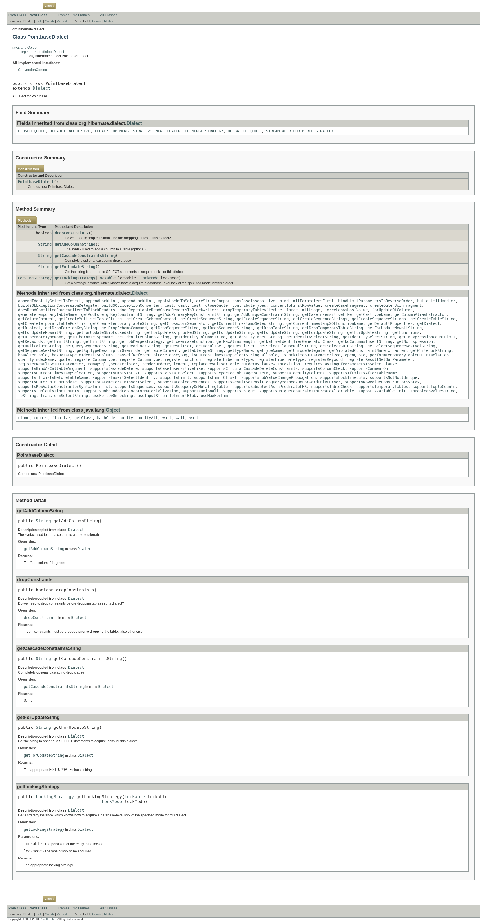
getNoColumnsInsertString (365, 341)
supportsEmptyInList (118, 373)
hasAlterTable (32, 355)
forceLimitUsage (303, 310)
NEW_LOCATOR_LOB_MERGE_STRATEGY (189, 131)
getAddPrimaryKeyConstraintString (194, 314)
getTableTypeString (203, 350)
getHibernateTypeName (40, 337)
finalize (61, 418)
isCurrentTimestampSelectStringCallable (234, 355)
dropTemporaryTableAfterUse (252, 310)
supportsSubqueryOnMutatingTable (193, 386)
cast (169, 305)
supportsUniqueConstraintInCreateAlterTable (306, 391)
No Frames (81, 15)
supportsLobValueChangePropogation (278, 377)
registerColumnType (94, 359)
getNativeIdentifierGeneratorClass (296, 341)
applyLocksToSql (175, 301)
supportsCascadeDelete (114, 368)
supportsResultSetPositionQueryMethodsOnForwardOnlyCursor (277, 382)
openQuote (355, 355)
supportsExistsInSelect (169, 373)
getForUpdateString (75, 267)
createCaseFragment (345, 305)
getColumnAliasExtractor (420, 314)
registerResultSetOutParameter (380, 359)
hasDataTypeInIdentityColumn (82, 355)
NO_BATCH (237, 131)
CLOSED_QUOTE (31, 131)
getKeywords (30, 341)
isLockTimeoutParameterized (311, 355)
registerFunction (183, 359)
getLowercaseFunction (189, 341)
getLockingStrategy (75, 278)
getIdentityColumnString (143, 337)
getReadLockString (141, 346)
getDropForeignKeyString (71, 328)
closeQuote (216, 305)
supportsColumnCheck (323, 368)
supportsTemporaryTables (382, 386)
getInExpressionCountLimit (427, 337)
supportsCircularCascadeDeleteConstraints (252, 368)
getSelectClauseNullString (287, 346)
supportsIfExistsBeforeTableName (53, 377)
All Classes (108, 15)
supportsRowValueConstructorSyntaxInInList (64, 386)
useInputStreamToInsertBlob (167, 395)
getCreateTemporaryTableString (123, 323)
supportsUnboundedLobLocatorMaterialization (130, 391)
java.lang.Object (24, 48)
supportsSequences (134, 386)
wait (166, 418)
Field (39, 21)
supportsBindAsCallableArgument (52, 368)
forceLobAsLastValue (346, 310)
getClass (83, 418)
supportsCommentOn (368, 368)
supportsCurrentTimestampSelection (55, 373)
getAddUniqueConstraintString (266, 314)
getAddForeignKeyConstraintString (117, 314)
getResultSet (178, 346)
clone (23, 418)
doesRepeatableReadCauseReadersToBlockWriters (169, 310)
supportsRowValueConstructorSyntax (382, 382)
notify (126, 418)
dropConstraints (71, 233)
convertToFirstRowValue (295, 305)
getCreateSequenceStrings (320, 319)
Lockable (107, 278)
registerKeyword (326, 359)
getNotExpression (415, 341)
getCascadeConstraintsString (85, 255)
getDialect (428, 323)
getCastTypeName (373, 314)
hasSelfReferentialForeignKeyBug (152, 355)
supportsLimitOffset (215, 377)
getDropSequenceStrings (228, 328)
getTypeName (240, 350)
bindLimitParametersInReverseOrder (375, 301)
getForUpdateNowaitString (395, 328)
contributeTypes (249, 305)
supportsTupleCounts (434, 386)
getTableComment (161, 350)
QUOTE (256, 131)
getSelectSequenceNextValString (401, 346)
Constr (49, 21)
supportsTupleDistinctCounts (48, 391)
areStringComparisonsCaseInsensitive (235, 301)
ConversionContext (33, 70)
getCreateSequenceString (206, 319)
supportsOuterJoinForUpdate (47, 382)
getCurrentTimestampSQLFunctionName (324, 323)
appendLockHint (101, 301)
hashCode (106, 418)
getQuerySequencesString (91, 346)
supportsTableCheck (331, 386)
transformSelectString (64, 395)
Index (104, 6)
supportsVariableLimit (382, 391)
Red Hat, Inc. (48, 919)
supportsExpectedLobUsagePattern (233, 373)
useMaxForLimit (216, 395)
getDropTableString (277, 328)
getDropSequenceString (174, 328)
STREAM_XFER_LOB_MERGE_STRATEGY (300, 131)
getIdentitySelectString (312, 337)
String (45, 244)
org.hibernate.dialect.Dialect (42, 52)
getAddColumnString (75, 244)
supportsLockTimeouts (342, 377)
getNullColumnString (39, 346)
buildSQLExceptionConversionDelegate (57, 305)
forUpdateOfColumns (392, 310)
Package (33, 6)
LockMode (149, 278)
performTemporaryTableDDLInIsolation (409, 355)
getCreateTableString (432, 319)
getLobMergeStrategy (140, 341)
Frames (63, 15)
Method (62, 21)
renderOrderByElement (164, 364)
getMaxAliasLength (235, 341)
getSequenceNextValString (45, 350)
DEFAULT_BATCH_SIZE (70, 131)
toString (27, 395)
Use (62, 6)
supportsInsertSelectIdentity (124, 377)
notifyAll (148, 418)
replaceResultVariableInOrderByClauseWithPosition (246, 364)
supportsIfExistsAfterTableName (363, 373)
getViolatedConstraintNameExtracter (367, 350)
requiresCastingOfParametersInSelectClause (350, 364)
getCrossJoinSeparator (183, 323)
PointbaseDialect (36, 181)
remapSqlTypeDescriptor (113, 364)
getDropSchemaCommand (124, 328)
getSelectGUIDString (341, 346)
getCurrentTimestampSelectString (247, 323)
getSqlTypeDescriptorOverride (108, 350)
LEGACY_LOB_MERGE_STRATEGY (123, 131)
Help (115, 6)
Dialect (41, 88)
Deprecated (88, 6)
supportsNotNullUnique (393, 377)
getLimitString (63, 341)
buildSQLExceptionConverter (130, 305)
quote (64, 359)
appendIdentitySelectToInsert (49, 301)
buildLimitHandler (436, 301)
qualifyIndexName (36, 359)
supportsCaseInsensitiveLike (172, 368)
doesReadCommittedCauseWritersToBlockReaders (66, 310)
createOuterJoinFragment (396, 305)
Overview (15, 6)
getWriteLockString (430, 350)
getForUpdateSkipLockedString (108, 332)
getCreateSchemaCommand (151, 319)
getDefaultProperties (390, 323)
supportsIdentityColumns (299, 373)
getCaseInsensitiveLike (327, 314)
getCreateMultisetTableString (90, 319)
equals (40, 418)
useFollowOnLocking (112, 395)
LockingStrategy (35, 278)
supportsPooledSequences (184, 382)
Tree (71, 6)
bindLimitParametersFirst (307, 301)
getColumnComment (36, 319)
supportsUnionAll (201, 391)
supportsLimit (174, 377)
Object (113, 410)
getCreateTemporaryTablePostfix (52, 323)
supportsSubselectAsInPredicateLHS (269, 386)
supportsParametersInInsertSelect (117, 382)
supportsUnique (239, 391)
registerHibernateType (229, 359)
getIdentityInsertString (256, 337)
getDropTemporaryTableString (332, 328)
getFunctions (405, 332)
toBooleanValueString (432, 391)
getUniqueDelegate (305, 350)
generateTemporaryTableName (47, 314)
